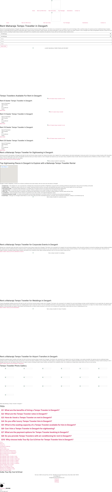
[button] (56, 410)
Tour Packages (61, 10)
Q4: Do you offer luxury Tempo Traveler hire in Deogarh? (26, 421)
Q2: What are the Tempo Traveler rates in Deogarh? (24, 414)
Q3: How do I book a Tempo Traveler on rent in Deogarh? (26, 417)
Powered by (3, 488)
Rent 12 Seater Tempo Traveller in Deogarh (16, 114)
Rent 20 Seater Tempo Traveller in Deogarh (16, 141)
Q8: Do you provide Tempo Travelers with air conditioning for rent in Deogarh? (36, 436)
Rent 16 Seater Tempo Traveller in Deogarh (16, 127)
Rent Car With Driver (41, 10)
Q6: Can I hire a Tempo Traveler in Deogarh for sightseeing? (28, 428)
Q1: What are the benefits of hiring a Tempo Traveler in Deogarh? (30, 410)
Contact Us (77, 10)
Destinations (70, 10)
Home (33, 10)
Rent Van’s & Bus (52, 10)
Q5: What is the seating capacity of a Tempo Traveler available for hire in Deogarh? (38, 425)
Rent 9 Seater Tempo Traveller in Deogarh (16, 101)
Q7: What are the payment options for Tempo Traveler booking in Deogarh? (35, 432)
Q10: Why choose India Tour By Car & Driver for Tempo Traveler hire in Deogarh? (37, 439)
